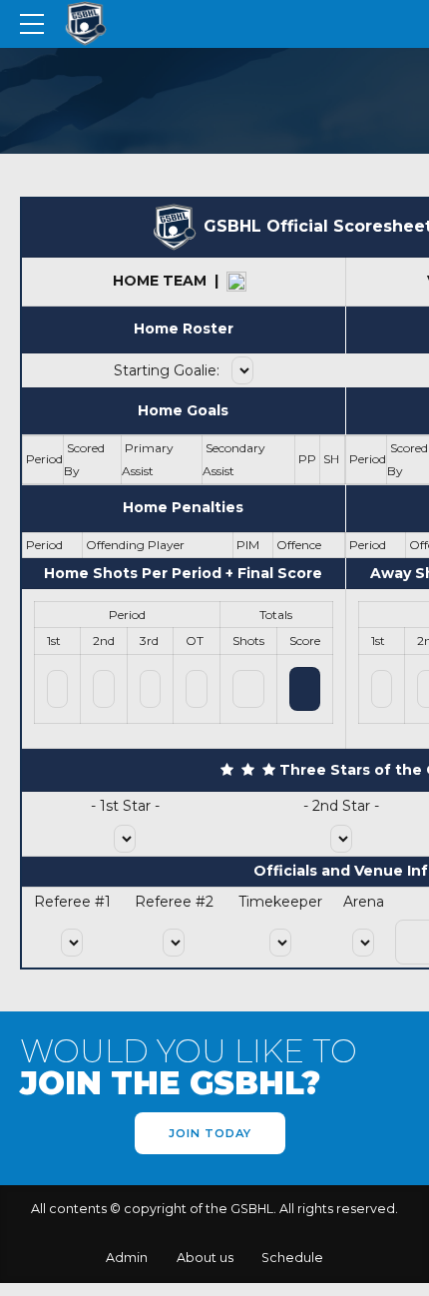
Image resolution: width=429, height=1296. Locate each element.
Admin (127, 1257)
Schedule (292, 1257)
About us (205, 1257)
